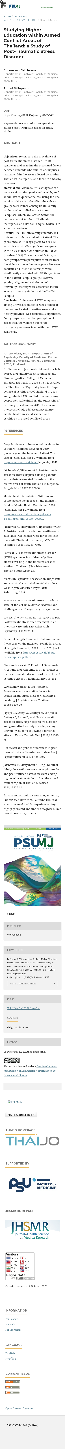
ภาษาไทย (10, 1358)
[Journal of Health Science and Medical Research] (32, 1239)
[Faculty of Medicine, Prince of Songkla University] (32, 1195)
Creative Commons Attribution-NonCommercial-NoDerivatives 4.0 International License (30, 1071)
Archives (20, 16)
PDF (11, 914)
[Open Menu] (3, 3)
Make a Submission (21, 1114)
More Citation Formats (23, 983)
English (10, 1353)
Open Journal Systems (19, 1408)
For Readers (12, 1319)
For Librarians (13, 1329)
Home (7, 16)
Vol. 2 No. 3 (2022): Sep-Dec (20, 20)
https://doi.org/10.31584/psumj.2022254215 (30, 115)
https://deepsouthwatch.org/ (21, 462)
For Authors (12, 1324)
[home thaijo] (32, 1144)
